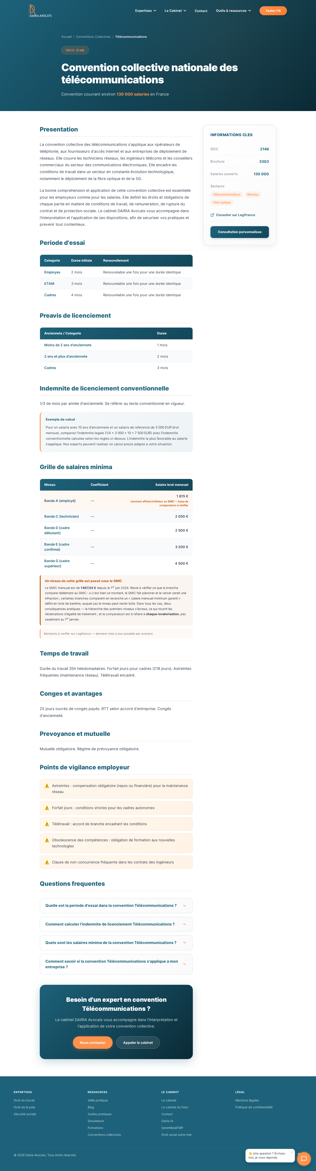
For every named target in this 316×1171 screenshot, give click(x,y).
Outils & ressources (231, 11)
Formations (95, 1128)
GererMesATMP (172, 1128)
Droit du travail (24, 1100)
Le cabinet (168, 1100)
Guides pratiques (100, 1114)
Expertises (143, 11)
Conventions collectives (104, 1134)
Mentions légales (247, 1100)
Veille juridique (98, 1100)
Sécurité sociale (25, 1114)
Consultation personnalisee (240, 232)
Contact (201, 11)
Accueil (66, 36)
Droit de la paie (24, 1107)
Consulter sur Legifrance (235, 215)
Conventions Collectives (93, 36)
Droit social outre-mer (176, 1134)
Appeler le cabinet (138, 1042)
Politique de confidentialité (254, 1107)
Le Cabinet (173, 11)
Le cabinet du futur (174, 1107)
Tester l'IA (273, 10)
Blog (91, 1107)
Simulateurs (96, 1121)
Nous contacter (93, 1042)
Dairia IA (167, 1121)
